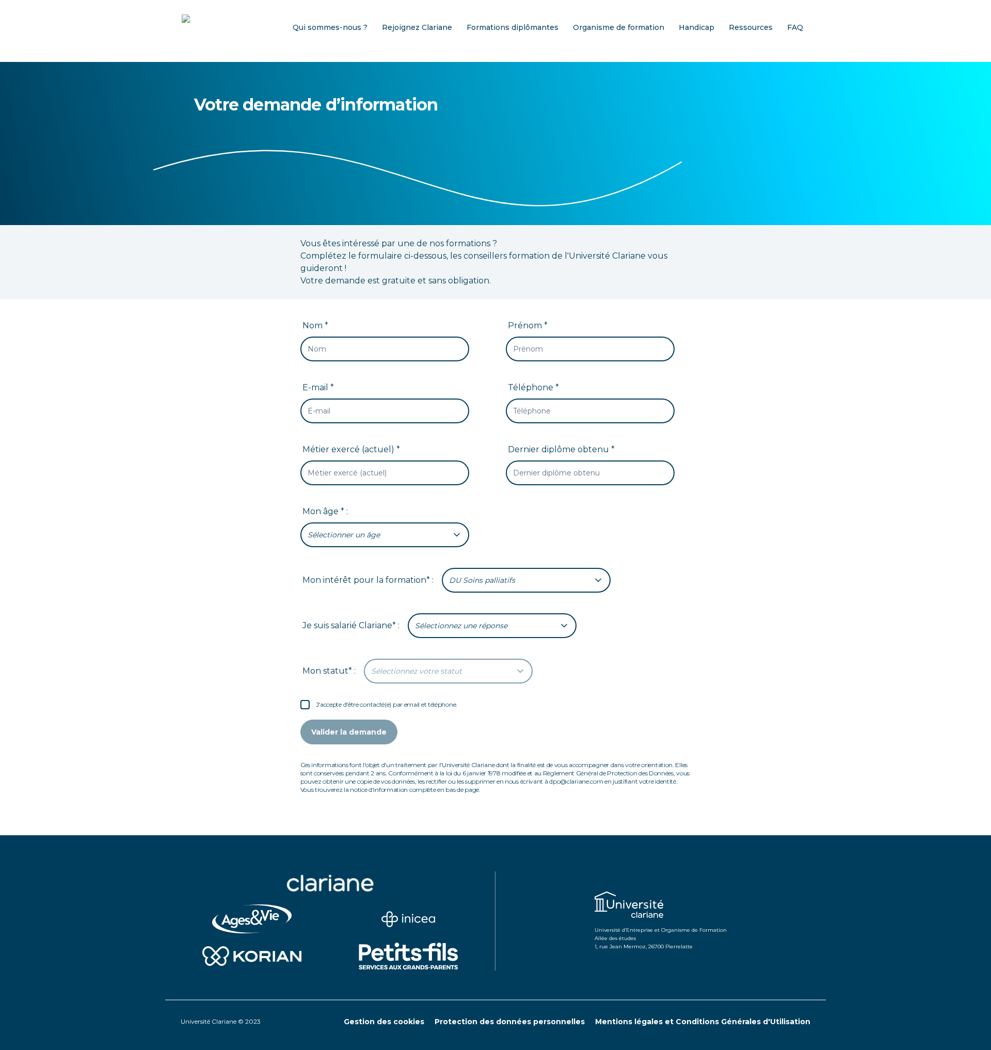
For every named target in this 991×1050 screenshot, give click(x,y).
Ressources (751, 27)
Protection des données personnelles (510, 1021)
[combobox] (384, 534)
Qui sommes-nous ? (330, 27)
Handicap (696, 27)
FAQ (795, 27)
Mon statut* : (329, 671)
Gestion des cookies (384, 1021)
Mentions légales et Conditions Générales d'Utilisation (702, 1021)
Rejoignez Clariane (417, 27)
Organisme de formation (618, 27)
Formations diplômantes (512, 27)
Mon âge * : (325, 511)
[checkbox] (305, 704)
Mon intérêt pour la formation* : (368, 580)
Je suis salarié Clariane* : (350, 625)
